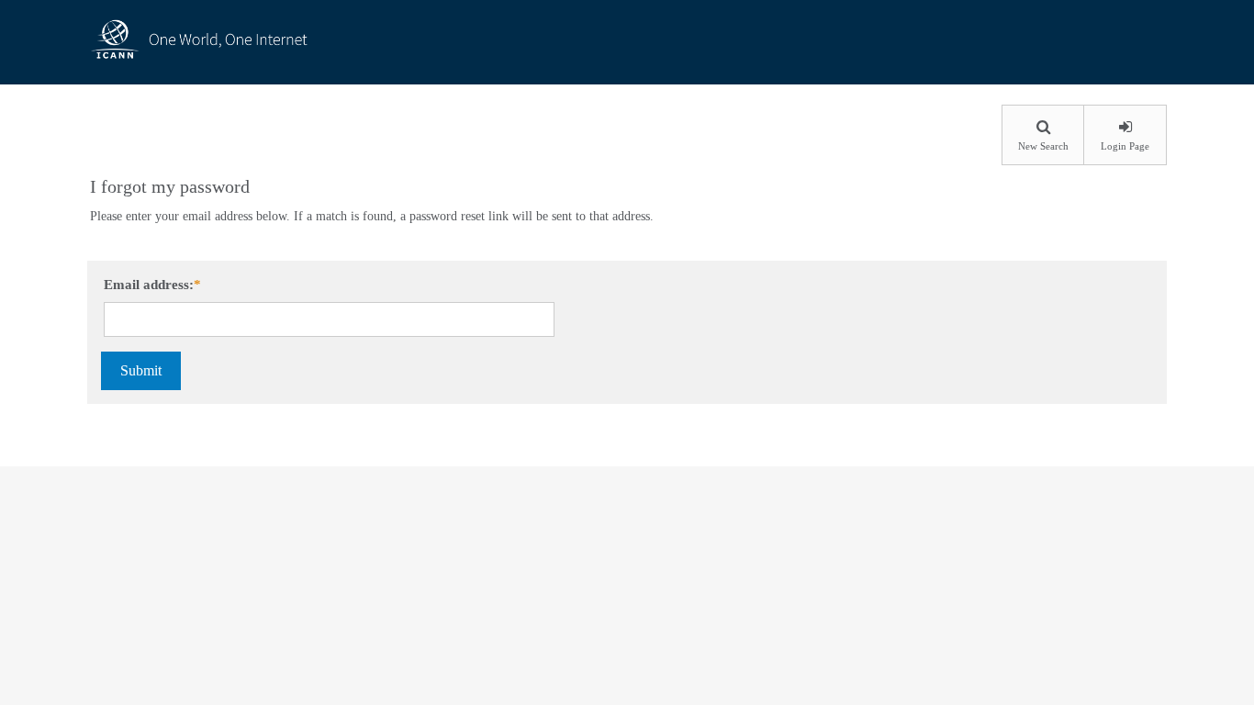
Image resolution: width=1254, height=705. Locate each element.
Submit (141, 370)
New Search (1043, 145)
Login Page (1125, 145)
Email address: (149, 284)
